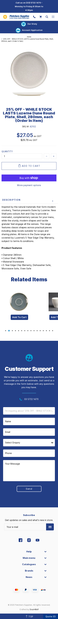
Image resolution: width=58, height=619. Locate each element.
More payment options (29, 185)
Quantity (7, 151)
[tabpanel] (19, 308)
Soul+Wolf (34, 609)
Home (29, 37)
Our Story (32, 24)
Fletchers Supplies (16, 17)
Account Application (32, 30)
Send (29, 488)
